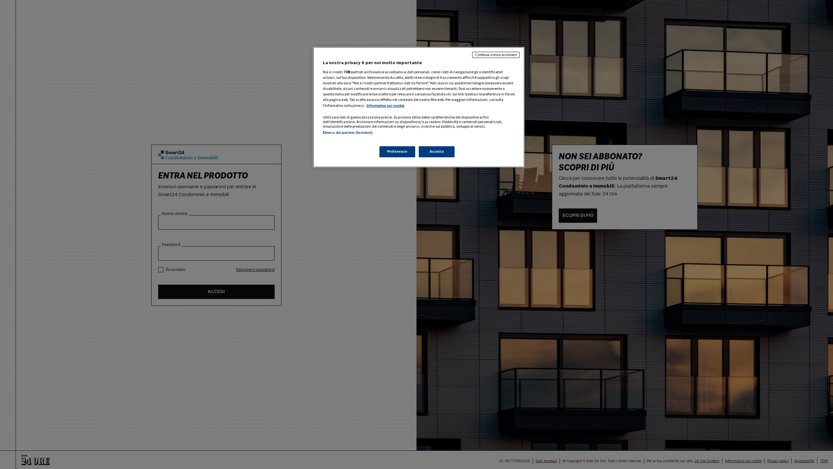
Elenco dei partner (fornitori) (348, 133)
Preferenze (397, 151)
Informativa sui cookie (385, 105)
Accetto (437, 151)
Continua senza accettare (496, 55)
